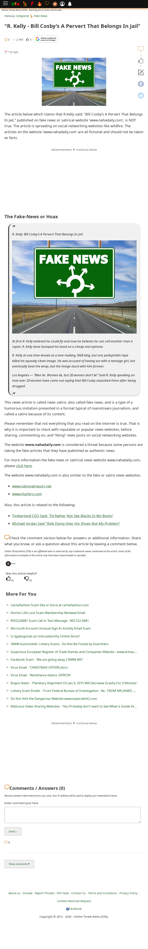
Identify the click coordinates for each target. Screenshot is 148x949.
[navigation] (141, 61)
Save (13, 563)
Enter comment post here (21, 803)
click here (24, 465)
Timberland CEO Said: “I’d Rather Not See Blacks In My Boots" (63, 515)
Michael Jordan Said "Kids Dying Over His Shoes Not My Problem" (66, 523)
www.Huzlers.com (27, 493)
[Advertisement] (74, 179)
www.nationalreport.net (31, 486)
